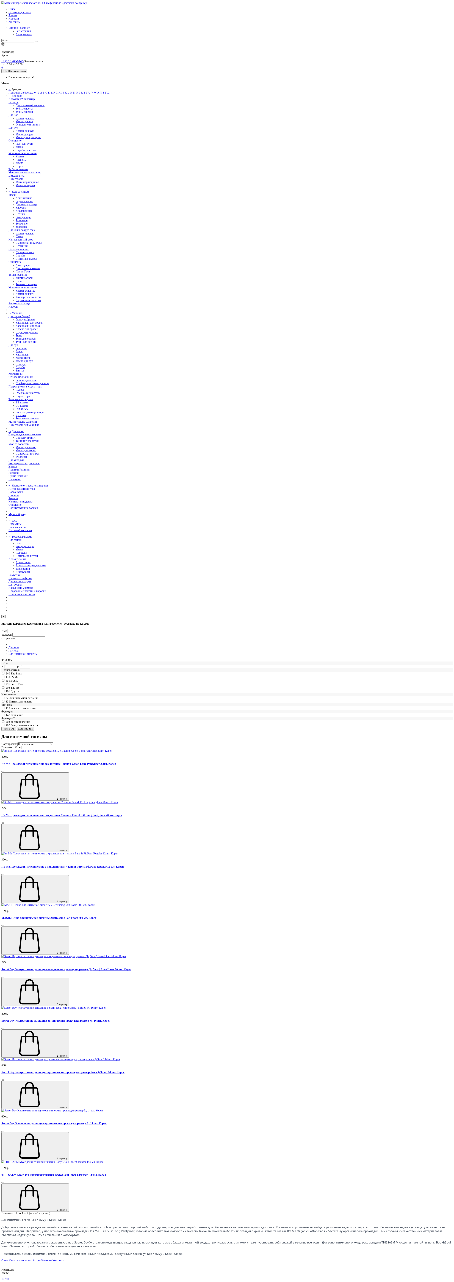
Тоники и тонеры (26, 284)
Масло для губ (24, 360)
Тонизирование (18, 274)
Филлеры (21, 456)
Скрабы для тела (26, 150)
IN (2, 1278)
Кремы (20, 156)
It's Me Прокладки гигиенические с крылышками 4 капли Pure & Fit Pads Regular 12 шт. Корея (62, 866)
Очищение (15, 140)
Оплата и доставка (20, 12)
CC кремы (22, 405)
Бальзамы (21, 348)
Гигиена (13, 102)
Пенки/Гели (23, 271)
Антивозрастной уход (22, 488)
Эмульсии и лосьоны (28, 300)
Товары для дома (22, 536)
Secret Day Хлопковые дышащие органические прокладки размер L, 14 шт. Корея (54, 1123)
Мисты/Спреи (24, 277)
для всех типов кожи (23, 708)
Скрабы (20, 255)
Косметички (16, 373)
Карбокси (21, 207)
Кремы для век (25, 233)
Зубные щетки (24, 111)
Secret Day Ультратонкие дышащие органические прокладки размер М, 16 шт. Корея (55, 1020)
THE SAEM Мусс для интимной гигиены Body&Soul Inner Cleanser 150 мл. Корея (53, 1174)
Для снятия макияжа (28, 268)
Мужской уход (17, 514)
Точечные (21, 223)
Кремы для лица (25, 290)
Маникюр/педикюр (27, 182)
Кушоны (21, 415)
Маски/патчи (23, 357)
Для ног (13, 114)
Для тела (17, 95)
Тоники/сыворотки (27, 440)
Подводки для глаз (27, 332)
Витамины (15, 523)
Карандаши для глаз (28, 325)
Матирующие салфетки (23, 421)
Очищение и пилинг (28, 124)
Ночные (20, 213)
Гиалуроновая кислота (24, 725)
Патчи (19, 236)
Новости (14, 18)
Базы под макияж (26, 380)
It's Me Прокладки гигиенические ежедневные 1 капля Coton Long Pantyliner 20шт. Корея (58, 763)
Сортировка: (9, 743)
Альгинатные (24, 197)
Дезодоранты (16, 175)
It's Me (14, 677)
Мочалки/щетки (25, 185)
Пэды (19, 281)
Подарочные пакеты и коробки (27, 590)
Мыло (19, 146)
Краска (13, 466)
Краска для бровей (27, 328)
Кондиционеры (25, 546)
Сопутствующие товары (23, 507)
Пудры (20, 389)
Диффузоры (23, 571)
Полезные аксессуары (22, 594)
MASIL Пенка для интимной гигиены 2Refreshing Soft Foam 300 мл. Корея (48, 917)
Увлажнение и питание (23, 153)
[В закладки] (2, 771)
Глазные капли (17, 527)
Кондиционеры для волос (24, 463)
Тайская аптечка (18, 169)
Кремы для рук (25, 130)
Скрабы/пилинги (26, 437)
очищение (17, 715)
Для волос (18, 431)
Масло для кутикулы (28, 137)
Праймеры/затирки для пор (32, 383)
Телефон (6, 634)
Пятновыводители (27, 555)
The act (15, 687)
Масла (19, 162)
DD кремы (22, 408)
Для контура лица (26, 204)
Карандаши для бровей (29, 322)
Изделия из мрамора (21, 587)
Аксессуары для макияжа (24, 424)
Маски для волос (26, 447)
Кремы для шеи (25, 293)
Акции (13, 15)
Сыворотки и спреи (28, 453)
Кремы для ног (25, 118)
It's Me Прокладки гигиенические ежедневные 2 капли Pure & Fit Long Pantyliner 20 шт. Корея (61, 815)
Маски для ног (24, 121)
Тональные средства (21, 399)
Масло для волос (26, 450)
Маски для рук (24, 134)
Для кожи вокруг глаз (22, 229)
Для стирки (15, 539)
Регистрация (23, 30)
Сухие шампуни (18, 475)
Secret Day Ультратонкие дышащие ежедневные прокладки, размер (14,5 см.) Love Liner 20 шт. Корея (66, 969)
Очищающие (23, 217)
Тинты (20, 370)
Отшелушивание (19, 249)
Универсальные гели (28, 297)
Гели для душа (24, 143)
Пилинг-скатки (25, 252)
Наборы (13, 306)
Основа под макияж (21, 376)
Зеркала (13, 498)
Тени (19, 335)
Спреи (19, 166)
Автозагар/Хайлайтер (22, 98)
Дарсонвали (16, 491)
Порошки (21, 552)
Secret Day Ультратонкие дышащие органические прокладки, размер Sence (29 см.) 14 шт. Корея (62, 1072)
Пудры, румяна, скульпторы (25, 386)
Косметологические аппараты (30, 485)
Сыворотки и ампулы (29, 242)
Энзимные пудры (26, 258)
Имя (4, 630)
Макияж (17, 313)
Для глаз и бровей (19, 316)
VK (7, 1278)
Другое (15, 691)
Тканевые (21, 220)
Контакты (14, 21)
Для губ (13, 344)
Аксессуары (16, 178)
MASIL (13, 680)
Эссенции (22, 245)
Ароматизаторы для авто (31, 565)
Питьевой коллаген (20, 530)
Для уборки (16, 584)
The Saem (16, 673)
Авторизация (24, 34)
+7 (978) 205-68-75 (12, 61)
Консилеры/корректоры (30, 412)
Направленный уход (21, 239)
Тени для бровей (26, 338)
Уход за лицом (20, 191)
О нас (12, 8)
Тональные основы (27, 418)
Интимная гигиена (20, 701)
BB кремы (22, 402)
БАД (14, 520)
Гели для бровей (25, 319)
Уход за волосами (19, 443)
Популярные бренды (21, 92)
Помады (21, 364)
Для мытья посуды (20, 581)
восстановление (20, 721)
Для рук (13, 127)
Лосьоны (21, 159)
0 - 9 (36, 92)
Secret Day (17, 684)
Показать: (7, 747)
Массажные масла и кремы (25, 172)
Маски (12, 194)
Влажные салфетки (20, 578)
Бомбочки (15, 574)
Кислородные (24, 210)
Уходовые (21, 226)
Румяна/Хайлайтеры (28, 392)
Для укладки (16, 459)
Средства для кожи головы (25, 434)
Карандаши (22, 354)
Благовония (23, 568)
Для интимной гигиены (30, 105)
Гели (18, 543)
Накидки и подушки (21, 501)
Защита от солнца (19, 303)
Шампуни (15, 479)
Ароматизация (17, 559)
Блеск (19, 351)
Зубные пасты (24, 108)
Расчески (14, 472)
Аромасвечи (23, 562)
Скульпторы (23, 396)
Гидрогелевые (24, 201)
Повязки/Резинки (19, 469)
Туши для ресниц (26, 341)
